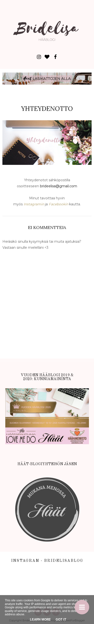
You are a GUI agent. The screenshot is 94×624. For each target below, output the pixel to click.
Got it (61, 619)
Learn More (40, 619)
